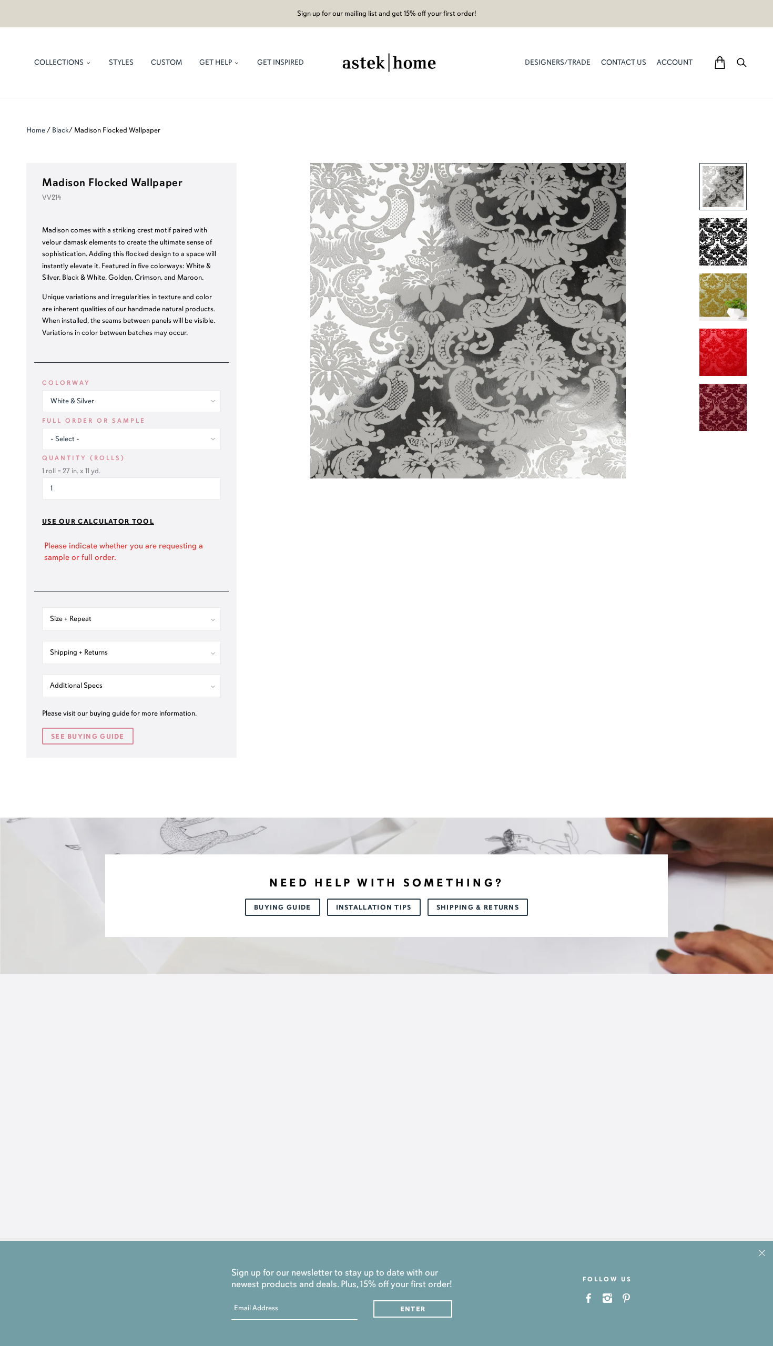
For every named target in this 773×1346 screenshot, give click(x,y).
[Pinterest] (626, 1298)
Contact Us (623, 62)
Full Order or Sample (94, 420)
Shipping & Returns (477, 907)
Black (60, 130)
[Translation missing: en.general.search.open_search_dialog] (742, 62)
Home (35, 130)
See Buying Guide (88, 736)
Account (675, 62)
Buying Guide (282, 907)
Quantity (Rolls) (83, 458)
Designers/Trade (558, 62)
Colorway (66, 382)
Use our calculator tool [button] (98, 521)
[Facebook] (588, 1298)
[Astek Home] (389, 61)
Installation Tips (374, 907)
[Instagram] (607, 1298)
